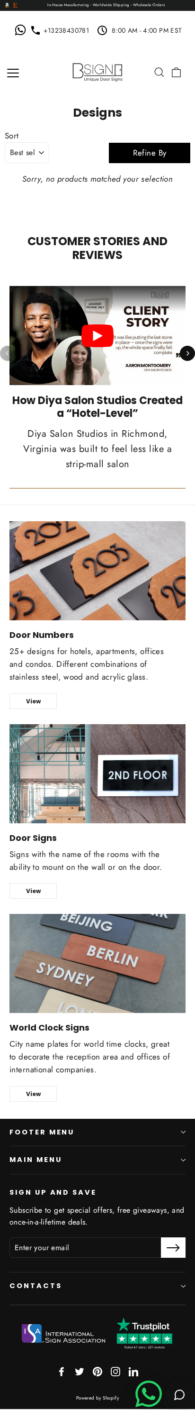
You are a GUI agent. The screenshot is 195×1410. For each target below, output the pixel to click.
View (33, 701)
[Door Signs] (97, 773)
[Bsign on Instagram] (115, 1370)
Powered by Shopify (97, 1397)
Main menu (35, 1159)
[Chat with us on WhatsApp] (22, 30)
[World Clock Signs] (97, 963)
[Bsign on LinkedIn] (133, 1370)
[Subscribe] (173, 1247)
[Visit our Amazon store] (7, 5)
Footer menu (41, 1132)
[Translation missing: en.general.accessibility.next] (187, 353)
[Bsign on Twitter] (79, 1370)
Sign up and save (53, 1192)
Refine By (150, 152)
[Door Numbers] (97, 570)
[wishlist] (146, 72)
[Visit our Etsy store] (15, 5)
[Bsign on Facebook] (61, 1370)
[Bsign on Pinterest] (97, 1370)
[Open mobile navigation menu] (13, 72)
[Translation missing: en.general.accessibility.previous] (7, 353)
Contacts (35, 1285)
